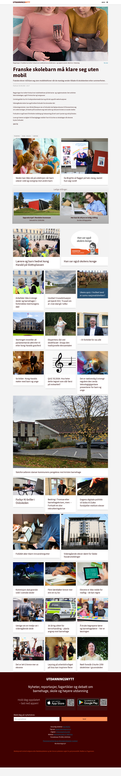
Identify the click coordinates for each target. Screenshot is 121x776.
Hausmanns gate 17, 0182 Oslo (63, 734)
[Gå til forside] (21, 2)
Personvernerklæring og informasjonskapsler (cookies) (60, 741)
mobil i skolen (26, 136)
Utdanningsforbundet (63, 732)
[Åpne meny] (107, 2)
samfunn (35, 136)
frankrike (17, 136)
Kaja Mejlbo (66, 727)
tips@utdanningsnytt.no (63, 729)
